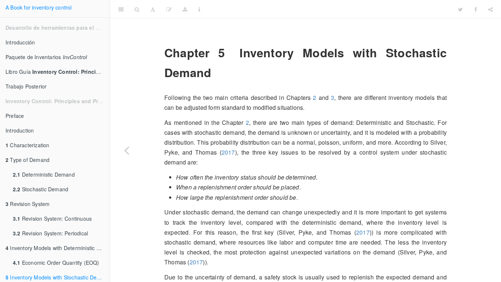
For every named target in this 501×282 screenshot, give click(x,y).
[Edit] (169, 9)
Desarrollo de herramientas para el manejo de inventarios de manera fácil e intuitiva (352, 9)
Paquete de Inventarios (46, 57)
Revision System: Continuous (52, 218)
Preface (15, 115)
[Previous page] (126, 150)
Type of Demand (28, 159)
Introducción (20, 42)
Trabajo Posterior (26, 86)
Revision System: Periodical (50, 233)
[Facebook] (476, 9)
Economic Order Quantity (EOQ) (56, 262)
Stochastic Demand (40, 189)
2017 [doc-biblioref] (228, 152)
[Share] (490, 9)
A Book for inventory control (39, 7)
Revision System (28, 203)
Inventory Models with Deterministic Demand (58, 248)
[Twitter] (460, 9)
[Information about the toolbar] (199, 9)
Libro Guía (58, 71)
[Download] (185, 9)
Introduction (20, 130)
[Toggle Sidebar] (121, 9)
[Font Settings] (153, 9)
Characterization (28, 145)
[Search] (137, 9)
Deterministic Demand (44, 174)
